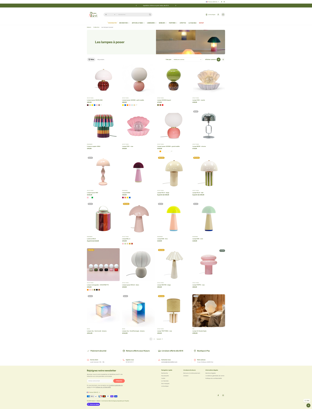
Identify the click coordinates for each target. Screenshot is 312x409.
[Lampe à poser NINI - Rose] (88, 197)
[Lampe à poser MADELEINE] (103, 79)
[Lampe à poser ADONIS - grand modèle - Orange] (160, 151)
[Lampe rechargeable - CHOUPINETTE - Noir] (97, 290)
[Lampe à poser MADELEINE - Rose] (97, 105)
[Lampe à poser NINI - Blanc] (90, 197)
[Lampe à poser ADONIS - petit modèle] (138, 79)
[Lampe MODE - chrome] (208, 126)
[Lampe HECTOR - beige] (173, 264)
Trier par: (168, 59)
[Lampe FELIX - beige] (173, 172)
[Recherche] (150, 15)
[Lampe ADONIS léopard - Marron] (160, 105)
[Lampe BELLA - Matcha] (125, 243)
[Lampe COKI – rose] (138, 126)
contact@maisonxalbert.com (169, 362)
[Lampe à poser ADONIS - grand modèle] (173, 126)
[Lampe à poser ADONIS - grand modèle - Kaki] (158, 151)
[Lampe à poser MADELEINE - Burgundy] (88, 105)
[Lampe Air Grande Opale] (208, 310)
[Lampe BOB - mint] (208, 218)
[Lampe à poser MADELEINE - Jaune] (92, 105)
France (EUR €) (212, 2)
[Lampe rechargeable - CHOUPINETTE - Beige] (92, 290)
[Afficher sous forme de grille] (219, 59)
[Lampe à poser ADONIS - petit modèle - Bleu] (125, 105)
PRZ (193, 329)
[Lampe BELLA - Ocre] (130, 243)
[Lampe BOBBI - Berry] (123, 197)
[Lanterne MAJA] (103, 218)
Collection (96, 27)
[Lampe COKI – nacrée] (208, 79)
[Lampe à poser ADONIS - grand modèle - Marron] (167, 151)
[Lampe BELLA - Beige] (127, 243)
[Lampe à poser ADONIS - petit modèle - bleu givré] (132, 105)
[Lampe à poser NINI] (103, 172)
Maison (89, 27)
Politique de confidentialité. (103, 387)
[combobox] (128, 15)
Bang (88, 329)
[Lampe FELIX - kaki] (208, 172)
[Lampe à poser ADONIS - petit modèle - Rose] (130, 105)
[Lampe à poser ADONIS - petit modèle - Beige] (134, 105)
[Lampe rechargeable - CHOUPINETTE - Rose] (90, 290)
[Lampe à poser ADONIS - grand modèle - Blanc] (162, 151)
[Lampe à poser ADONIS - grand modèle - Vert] (165, 151)
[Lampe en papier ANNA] (103, 126)
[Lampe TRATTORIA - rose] (173, 310)
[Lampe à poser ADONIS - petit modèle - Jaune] (123, 105)
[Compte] (218, 15)
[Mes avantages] (308, 405)
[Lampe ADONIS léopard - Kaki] (158, 105)
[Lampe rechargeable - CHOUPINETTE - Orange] (88, 290)
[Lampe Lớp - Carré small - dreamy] (103, 310)
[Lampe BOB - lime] (173, 218)
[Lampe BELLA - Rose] (123, 243)
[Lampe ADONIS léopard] (173, 79)
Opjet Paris (90, 98)
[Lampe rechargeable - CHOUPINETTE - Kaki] (94, 290)
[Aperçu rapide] (117, 67)
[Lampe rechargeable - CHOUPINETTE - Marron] (99, 290)
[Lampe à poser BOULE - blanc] (138, 264)
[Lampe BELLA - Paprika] (132, 243)
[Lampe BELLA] (138, 218)
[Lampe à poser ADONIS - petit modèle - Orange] (127, 105)
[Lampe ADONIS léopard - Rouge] (162, 105)
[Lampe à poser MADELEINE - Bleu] (94, 105)
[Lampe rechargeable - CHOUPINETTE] (103, 264)
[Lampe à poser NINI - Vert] (92, 197)
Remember (89, 144)
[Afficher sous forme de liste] (223, 59)
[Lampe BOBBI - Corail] (125, 197)
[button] (136, 6)
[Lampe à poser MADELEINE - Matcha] (90, 105)
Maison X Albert (96, 401)
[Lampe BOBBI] (138, 172)
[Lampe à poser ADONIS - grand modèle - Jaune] (169, 151)
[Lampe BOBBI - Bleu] (130, 197)
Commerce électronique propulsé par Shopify (115, 401)
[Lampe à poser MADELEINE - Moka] (99, 105)
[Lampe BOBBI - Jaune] (127, 197)
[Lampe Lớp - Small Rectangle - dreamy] (138, 310)
